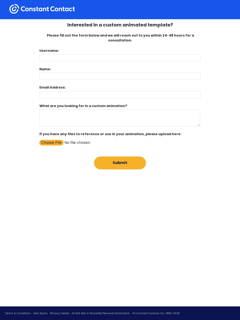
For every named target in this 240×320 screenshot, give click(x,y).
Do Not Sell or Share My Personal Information (101, 313)
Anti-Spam (41, 313)
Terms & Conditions (18, 313)
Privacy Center (59, 313)
